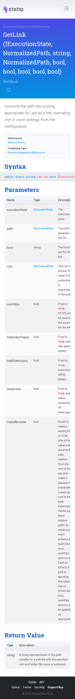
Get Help (39, 687)
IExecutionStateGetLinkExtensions (26, 27)
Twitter (27, 687)
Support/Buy (55, 687)
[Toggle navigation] (66, 8)
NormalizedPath (43, 228)
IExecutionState (43, 209)
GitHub (16, 687)
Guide (32, 682)
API (41, 682)
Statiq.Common (16, 142)
